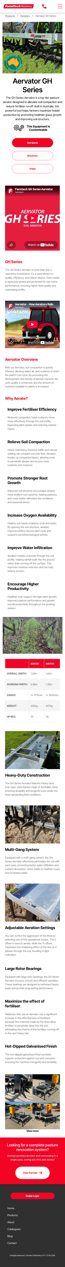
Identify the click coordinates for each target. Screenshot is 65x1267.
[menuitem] (32, 1208)
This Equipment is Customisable (38, 128)
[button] (60, 6)
